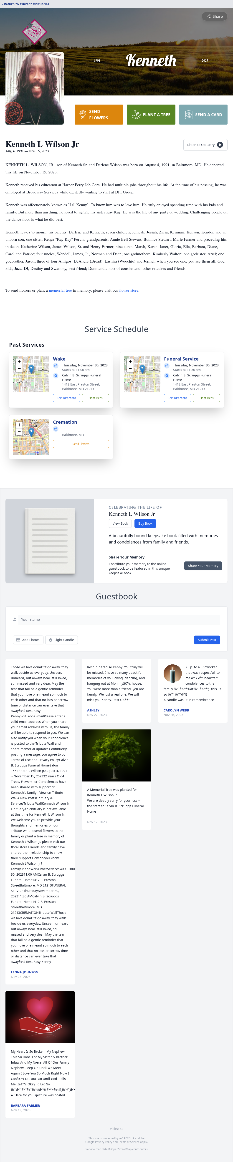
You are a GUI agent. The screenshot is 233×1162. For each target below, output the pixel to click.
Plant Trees (96, 398)
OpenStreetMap (121, 1149)
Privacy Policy (103, 1142)
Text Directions (66, 398)
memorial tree (60, 290)
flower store (128, 290)
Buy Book (145, 523)
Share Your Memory (203, 565)
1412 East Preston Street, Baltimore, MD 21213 (81, 386)
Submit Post (207, 640)
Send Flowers (81, 444)
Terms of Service (128, 1142)
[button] (31, 369)
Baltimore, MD (73, 435)
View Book (120, 523)
